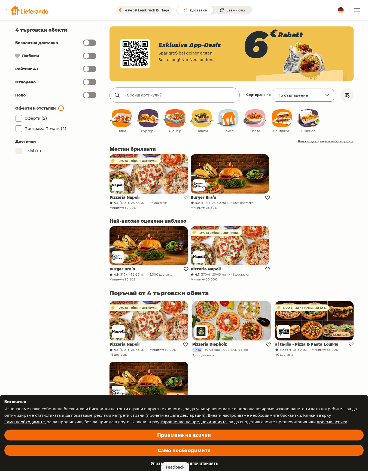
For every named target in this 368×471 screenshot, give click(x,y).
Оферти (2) (36, 118)
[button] (26, 10)
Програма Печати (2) (45, 128)
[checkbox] (122, 121)
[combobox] (180, 95)
